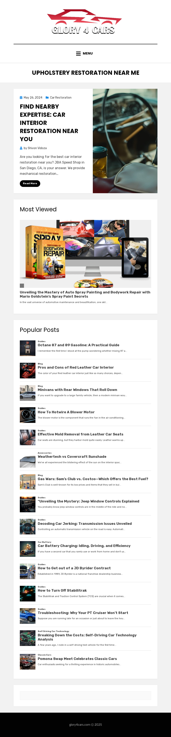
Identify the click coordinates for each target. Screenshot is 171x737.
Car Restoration (61, 97)
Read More (30, 183)
